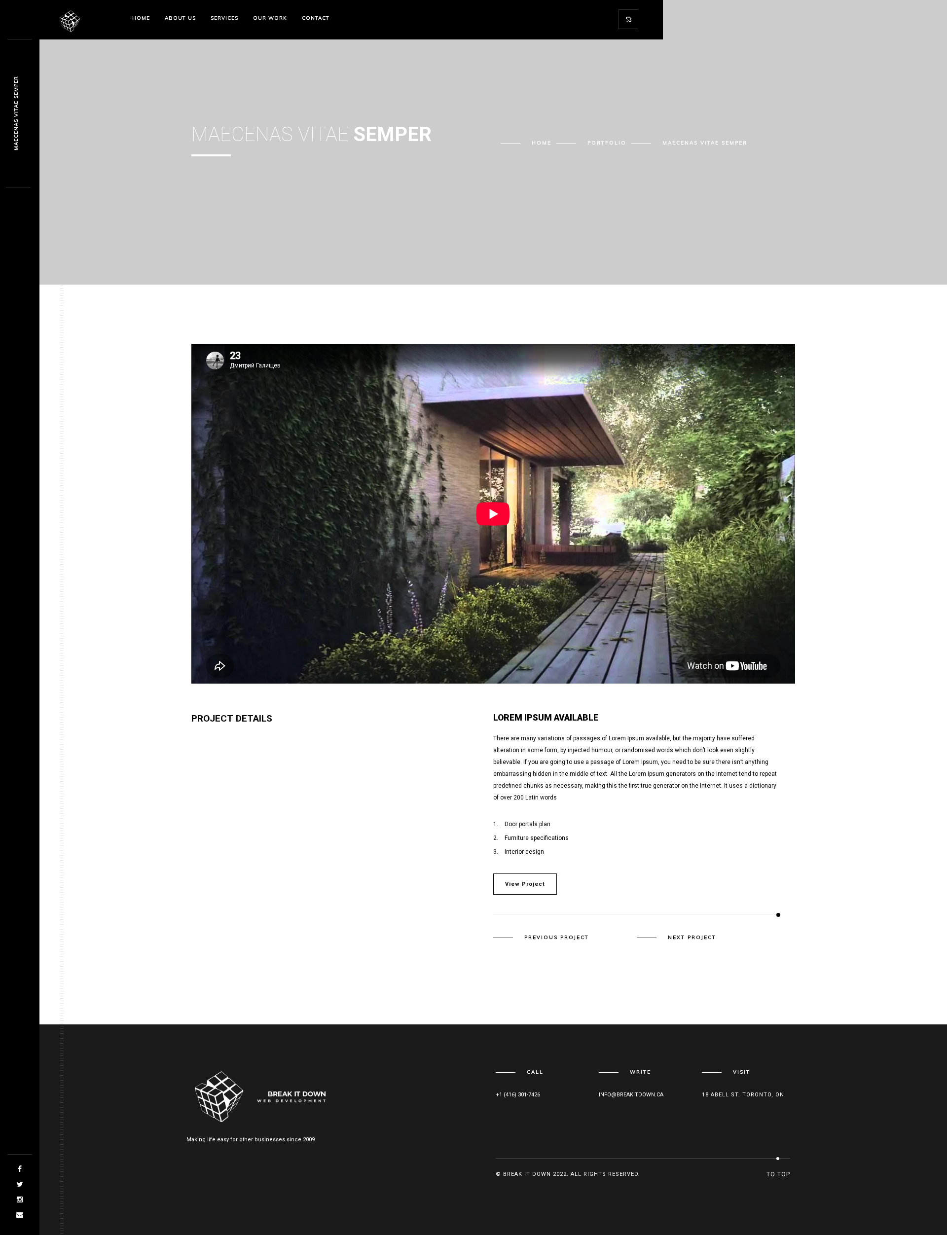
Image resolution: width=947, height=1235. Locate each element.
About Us (180, 18)
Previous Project (556, 938)
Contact (315, 18)
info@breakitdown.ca (631, 1094)
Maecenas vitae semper (16, 113)
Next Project (692, 938)
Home (141, 18)
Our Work (270, 18)
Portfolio (606, 143)
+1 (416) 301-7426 (518, 1094)
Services (224, 18)
